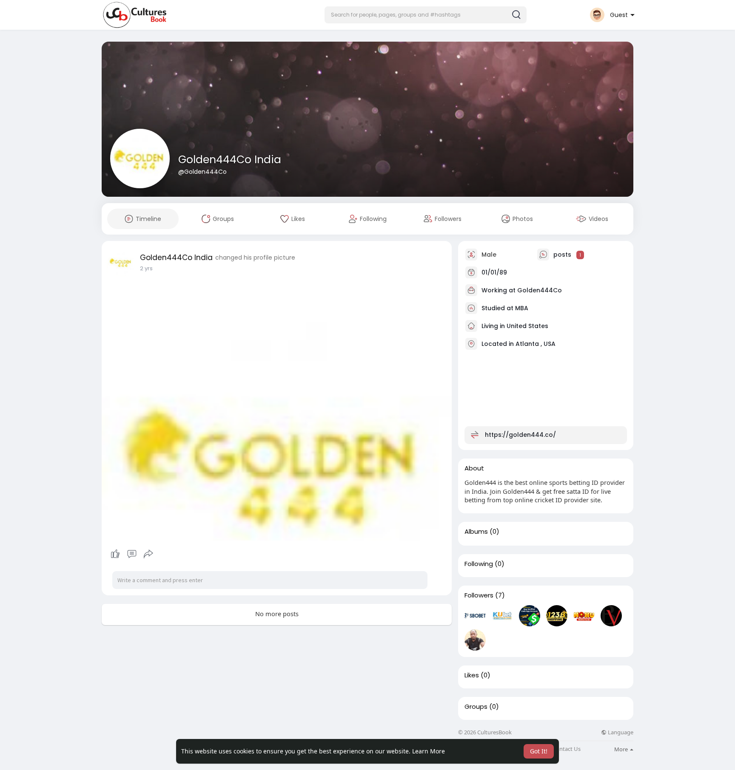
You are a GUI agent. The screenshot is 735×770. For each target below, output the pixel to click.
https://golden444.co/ (520, 434)
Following (478, 564)
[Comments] (132, 554)
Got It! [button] (538, 751)
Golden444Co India (229, 159)
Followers (478, 595)
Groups (475, 706)
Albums (476, 531)
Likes (471, 675)
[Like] (132, 554)
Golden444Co (539, 290)
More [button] (621, 749)
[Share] (148, 554)
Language (620, 732)
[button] (426, 14)
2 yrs (146, 268)
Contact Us (567, 749)
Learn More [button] (428, 751)
